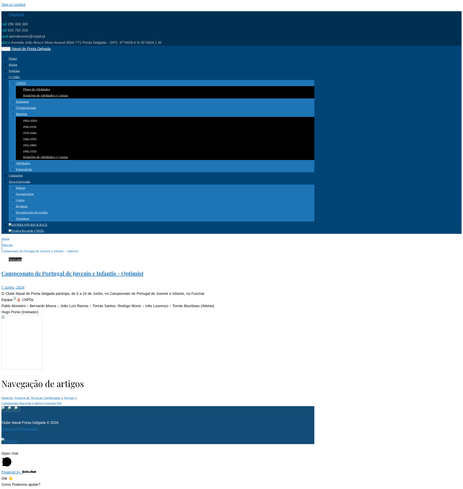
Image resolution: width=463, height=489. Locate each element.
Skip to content (13, 5)
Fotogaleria (24, 169)
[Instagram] (10, 410)
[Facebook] (4, 410)
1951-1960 (30, 145)
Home (13, 58)
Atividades (23, 163)
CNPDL (21, 83)
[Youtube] (17, 410)
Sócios (13, 65)
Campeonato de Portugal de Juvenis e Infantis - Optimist (72, 273)
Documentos (25, 194)
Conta (20, 200)
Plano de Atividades (36, 89)
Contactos (16, 175)
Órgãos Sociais (26, 108)
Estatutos (22, 102)
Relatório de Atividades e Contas (45, 95)
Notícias (14, 71)
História (21, 114)
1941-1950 (30, 138)
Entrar (20, 188)
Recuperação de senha (32, 212)
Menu (6, 48)
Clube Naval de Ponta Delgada (26, 49)
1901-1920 (30, 120)
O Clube (14, 77)
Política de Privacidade (19, 429)
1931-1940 (30, 132)
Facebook (16, 14)
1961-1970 (30, 151)
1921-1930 (30, 126)
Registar (22, 206)
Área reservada (19, 182)
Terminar (22, 218)
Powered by (11, 472)
